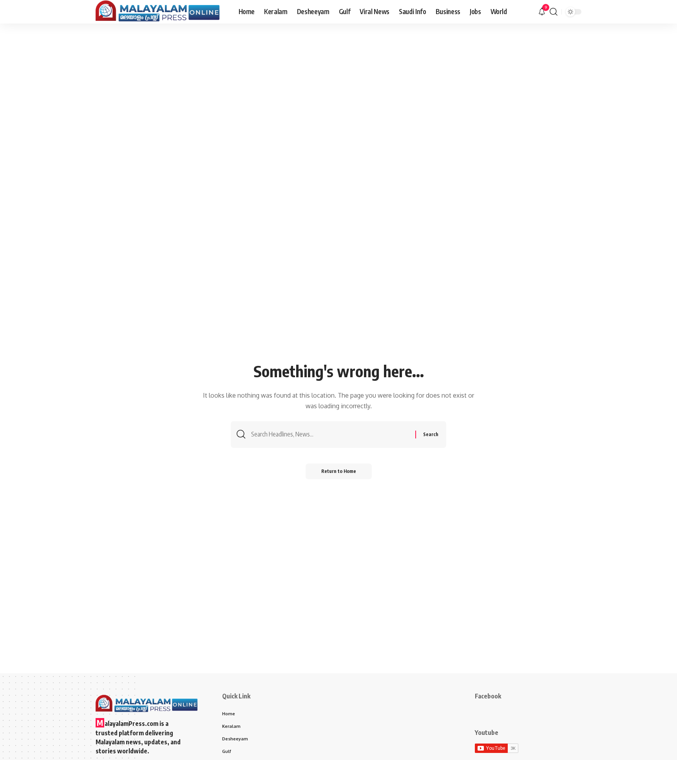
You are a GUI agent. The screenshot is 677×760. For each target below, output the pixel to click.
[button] (554, 11)
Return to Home (338, 471)
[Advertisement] (338, 82)
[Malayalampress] (161, 12)
